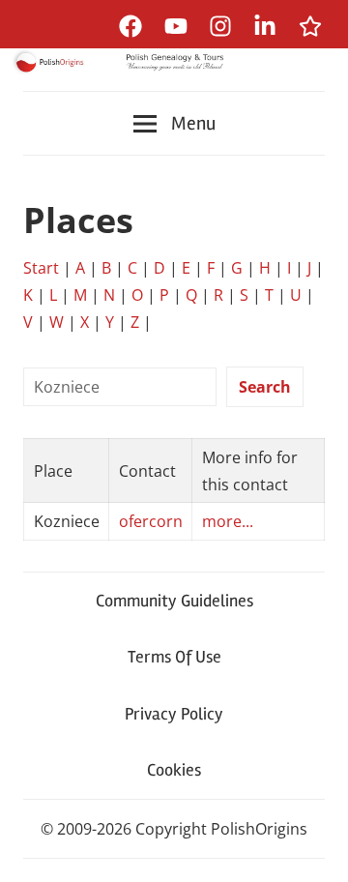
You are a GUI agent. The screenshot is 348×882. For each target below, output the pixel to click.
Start (41, 268)
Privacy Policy (174, 713)
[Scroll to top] (314, 848)
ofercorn (151, 521)
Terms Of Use (174, 656)
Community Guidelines (174, 600)
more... (227, 521)
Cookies (174, 769)
